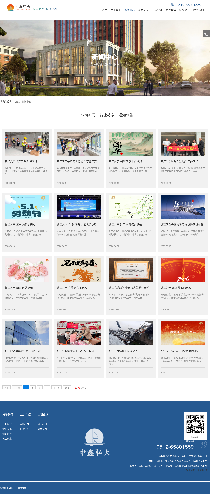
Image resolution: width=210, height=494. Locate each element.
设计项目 (42, 428)
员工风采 (7, 438)
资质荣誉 (143, 10)
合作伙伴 (171, 10)
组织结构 (7, 433)
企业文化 (7, 428)
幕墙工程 (24, 423)
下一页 (56, 387)
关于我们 (116, 10)
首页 (104, 10)
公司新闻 (88, 114)
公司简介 (7, 423)
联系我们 (198, 10)
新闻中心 (129, 10)
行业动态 (107, 114)
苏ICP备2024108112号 (151, 465)
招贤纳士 (184, 10)
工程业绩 (157, 10)
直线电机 (22, 487)
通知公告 (126, 114)
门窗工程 (24, 428)
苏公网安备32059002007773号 (191, 465)
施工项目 (42, 423)
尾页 (67, 387)
